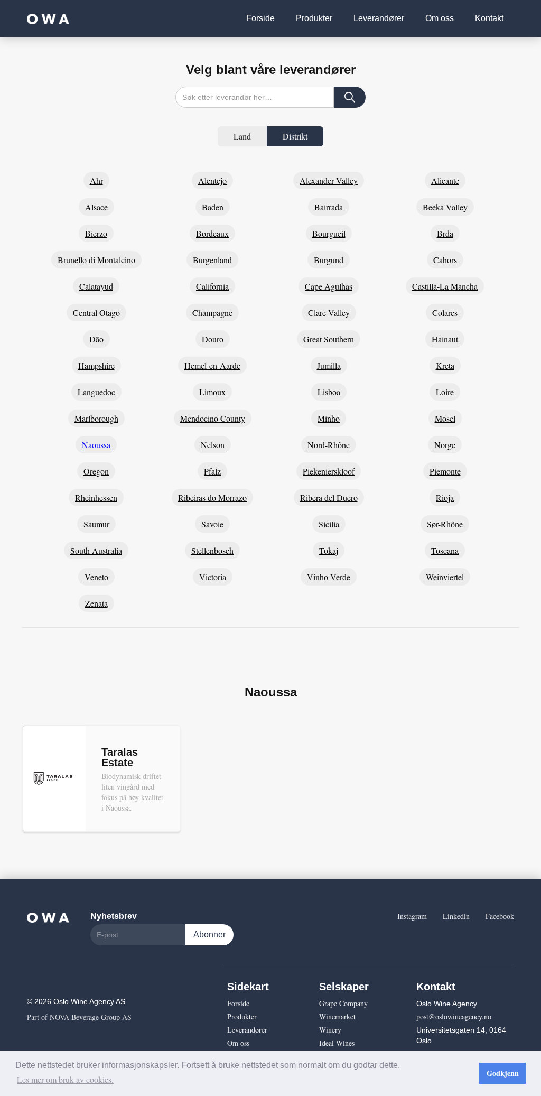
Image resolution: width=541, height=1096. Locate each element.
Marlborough (96, 418)
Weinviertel (445, 576)
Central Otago (96, 312)
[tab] (242, 136)
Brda (445, 233)
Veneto (96, 576)
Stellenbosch (212, 550)
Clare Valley (329, 312)
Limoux (212, 391)
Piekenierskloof (329, 471)
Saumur (96, 524)
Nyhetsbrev (113, 916)
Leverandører (378, 18)
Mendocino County (212, 418)
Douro (212, 339)
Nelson (213, 444)
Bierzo (96, 233)
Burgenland (212, 259)
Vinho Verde (328, 576)
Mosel (445, 418)
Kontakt (489, 18)
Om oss (439, 18)
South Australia (96, 550)
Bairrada (328, 206)
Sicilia (329, 524)
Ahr (96, 180)
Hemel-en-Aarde (212, 365)
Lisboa (329, 391)
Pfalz (212, 471)
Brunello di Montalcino (96, 259)
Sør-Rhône (445, 524)
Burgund (328, 259)
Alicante (445, 180)
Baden (212, 206)
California (212, 286)
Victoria (212, 576)
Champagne (212, 312)
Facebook (500, 916)
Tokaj (328, 550)
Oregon (96, 471)
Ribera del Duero (329, 497)
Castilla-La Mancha (445, 286)
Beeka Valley (445, 206)
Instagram (412, 916)
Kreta (445, 365)
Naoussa (96, 444)
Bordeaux (212, 233)
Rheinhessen (96, 497)
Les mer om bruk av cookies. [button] (65, 1079)
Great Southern (328, 339)
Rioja (445, 497)
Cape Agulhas (328, 286)
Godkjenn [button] (503, 1073)
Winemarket (337, 1016)
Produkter (314, 18)
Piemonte (445, 471)
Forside (260, 18)
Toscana (445, 550)
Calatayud (96, 286)
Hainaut (445, 339)
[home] (48, 18)
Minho (329, 418)
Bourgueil (329, 233)
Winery (330, 1030)
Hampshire (96, 365)
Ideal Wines (337, 1043)
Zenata (96, 603)
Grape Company (343, 1003)
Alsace (96, 206)
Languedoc (96, 391)
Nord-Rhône (328, 444)
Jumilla (329, 365)
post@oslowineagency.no (453, 1016)
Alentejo (212, 180)
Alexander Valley (329, 180)
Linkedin (456, 916)
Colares (445, 312)
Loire (445, 391)
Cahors (445, 259)
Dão (96, 339)
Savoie (212, 524)
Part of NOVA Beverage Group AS (79, 1017)
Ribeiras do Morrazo (212, 497)
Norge (444, 444)
